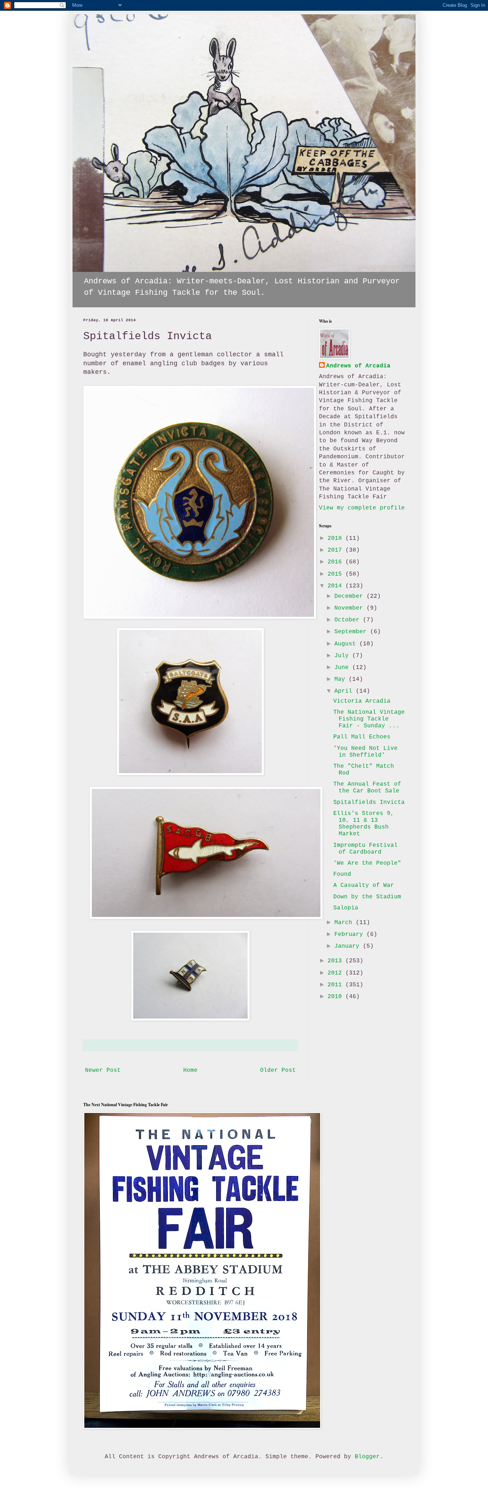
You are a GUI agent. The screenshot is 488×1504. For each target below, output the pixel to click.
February (350, 934)
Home (190, 1070)
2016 (336, 562)
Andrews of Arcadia (358, 366)
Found (342, 874)
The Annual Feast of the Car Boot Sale (367, 787)
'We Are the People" (367, 863)
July (343, 656)
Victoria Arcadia (361, 701)
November (350, 608)
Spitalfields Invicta (369, 802)
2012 (336, 973)
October (348, 620)
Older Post (278, 1070)
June (343, 667)
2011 (336, 985)
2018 (336, 538)
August (346, 644)
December (350, 596)
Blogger (367, 1457)
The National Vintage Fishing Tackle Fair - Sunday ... (369, 719)
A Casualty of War (363, 885)
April (345, 691)
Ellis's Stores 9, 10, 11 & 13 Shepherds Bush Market (363, 824)
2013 (336, 961)
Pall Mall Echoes (361, 737)
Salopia (345, 908)
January (348, 946)
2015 (336, 574)
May (341, 679)
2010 (336, 996)
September (352, 632)
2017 (336, 550)
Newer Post (103, 1070)
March (345, 922)
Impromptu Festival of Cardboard (365, 848)
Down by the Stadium (367, 897)
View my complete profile (362, 508)
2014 (336, 586)
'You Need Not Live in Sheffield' (365, 751)
